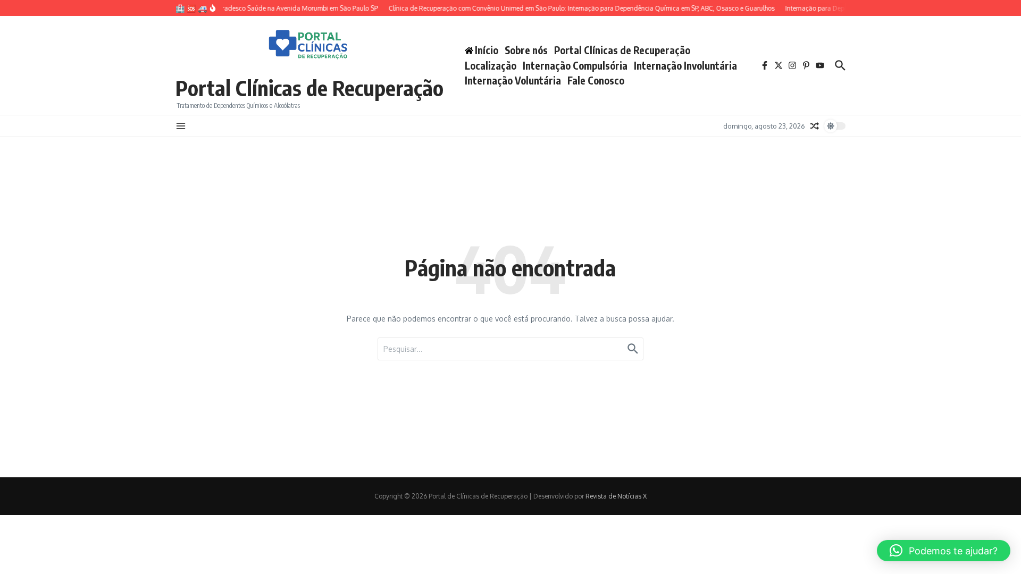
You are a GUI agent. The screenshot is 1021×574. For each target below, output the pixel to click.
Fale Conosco (595, 80)
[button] (943, 550)
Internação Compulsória (575, 65)
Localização (490, 65)
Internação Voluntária (513, 80)
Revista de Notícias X (616, 496)
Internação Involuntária (685, 65)
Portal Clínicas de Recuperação (309, 87)
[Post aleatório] (814, 126)
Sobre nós (526, 50)
